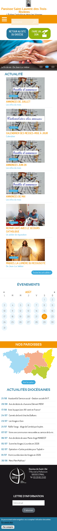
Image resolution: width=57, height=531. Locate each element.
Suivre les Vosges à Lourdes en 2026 (24, 443)
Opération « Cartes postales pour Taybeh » (26, 449)
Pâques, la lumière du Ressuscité (26, 263)
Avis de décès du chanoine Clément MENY (26, 404)
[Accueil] (28, 3)
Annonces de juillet (18, 101)
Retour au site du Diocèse (17, 33)
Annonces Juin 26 (16, 164)
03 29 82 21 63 (39, 477)
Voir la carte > (28, 382)
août (28, 292)
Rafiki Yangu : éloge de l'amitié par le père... (26, 426)
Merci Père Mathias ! (17, 460)
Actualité (13, 96)
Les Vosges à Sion (16, 421)
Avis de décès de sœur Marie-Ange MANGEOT (27, 438)
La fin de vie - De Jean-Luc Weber (15, 67)
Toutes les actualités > (42, 272)
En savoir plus (7, 522)
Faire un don (36, 33)
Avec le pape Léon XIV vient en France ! (24, 409)
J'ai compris (8, 527)
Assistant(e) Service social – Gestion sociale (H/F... (29, 398)
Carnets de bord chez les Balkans (22, 415)
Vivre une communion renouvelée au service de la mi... (31, 432)
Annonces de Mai (15, 196)
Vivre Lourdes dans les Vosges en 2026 (24, 455)
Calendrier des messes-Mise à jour (27, 133)
